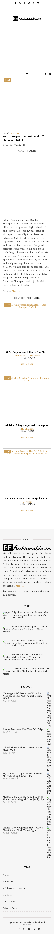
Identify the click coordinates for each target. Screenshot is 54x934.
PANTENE (27, 502)
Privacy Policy (11, 908)
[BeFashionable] (27, 19)
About (6, 875)
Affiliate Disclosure (14, 888)
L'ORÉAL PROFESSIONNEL (27, 355)
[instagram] (25, 3)
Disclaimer (9, 901)
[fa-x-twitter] (20, 3)
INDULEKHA (27, 428)
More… (20, 585)
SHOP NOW (27, 364)
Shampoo (16, 291)
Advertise (8, 881)
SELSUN (15, 133)
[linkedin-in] (34, 3)
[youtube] (38, 3)
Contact (7, 895)
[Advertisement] (27, 52)
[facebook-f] (16, 3)
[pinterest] (29, 3)
